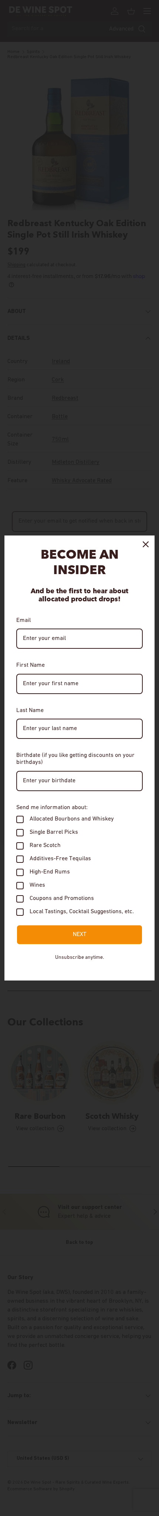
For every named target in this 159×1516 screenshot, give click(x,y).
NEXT (80, 934)
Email (23, 620)
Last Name (30, 710)
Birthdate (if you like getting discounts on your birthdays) (75, 758)
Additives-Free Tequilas (60, 859)
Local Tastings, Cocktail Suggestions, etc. (82, 912)
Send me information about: (52, 808)
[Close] (146, 544)
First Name (30, 665)
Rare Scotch (45, 845)
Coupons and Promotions (62, 898)
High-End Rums (50, 872)
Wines (37, 885)
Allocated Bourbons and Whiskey (72, 819)
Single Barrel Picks (54, 832)
